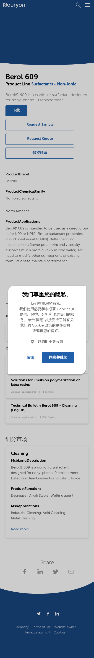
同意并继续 (58, 357)
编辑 (30, 357)
